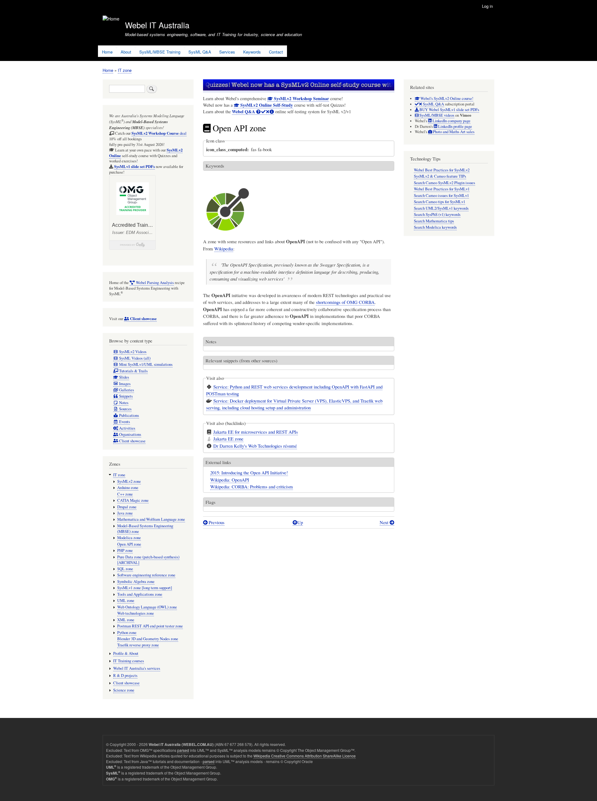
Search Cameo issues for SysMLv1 (441, 195)
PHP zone (125, 550)
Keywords (252, 52)
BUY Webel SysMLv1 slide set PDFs (449, 109)
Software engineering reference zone (146, 575)
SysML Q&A (199, 52)
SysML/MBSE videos (436, 115)
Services (227, 52)
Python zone (127, 632)
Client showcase (126, 683)
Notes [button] (211, 341)
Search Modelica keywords (435, 227)
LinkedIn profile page (454, 126)
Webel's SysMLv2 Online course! (446, 98)
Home (107, 52)
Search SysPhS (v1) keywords (437, 214)
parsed (183, 750)
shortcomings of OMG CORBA (345, 302)
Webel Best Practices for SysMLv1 (442, 189)
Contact (276, 52)
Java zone (125, 513)
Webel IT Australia (157, 24)
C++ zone (125, 494)
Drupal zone (127, 507)
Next (385, 522)
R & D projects (125, 675)
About (126, 52)
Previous (215, 522)
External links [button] (218, 462)
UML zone (125, 600)
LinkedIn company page (451, 120)
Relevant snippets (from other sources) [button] (241, 360)
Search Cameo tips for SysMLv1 (439, 201)
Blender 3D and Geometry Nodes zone (147, 638)
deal (159, 133)
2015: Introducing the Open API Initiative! (249, 472)
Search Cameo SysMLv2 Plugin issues (444, 182)
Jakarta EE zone (228, 438)
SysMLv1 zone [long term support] (144, 587)
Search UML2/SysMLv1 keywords (441, 208)
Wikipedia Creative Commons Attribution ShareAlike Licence (304, 755)
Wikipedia (223, 248)
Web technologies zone (135, 613)
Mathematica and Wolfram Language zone (151, 519)
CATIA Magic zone (133, 500)
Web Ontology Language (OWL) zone (147, 607)
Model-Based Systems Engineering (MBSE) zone (145, 528)
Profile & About (125, 653)
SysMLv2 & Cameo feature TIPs (440, 176)
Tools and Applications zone (139, 594)
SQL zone (125, 568)
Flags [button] (210, 502)
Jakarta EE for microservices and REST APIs (255, 432)
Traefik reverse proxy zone (138, 645)
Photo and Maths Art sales (453, 131)
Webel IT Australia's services (136, 668)
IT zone (125, 70)
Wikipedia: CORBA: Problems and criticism (251, 486)
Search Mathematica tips (434, 221)
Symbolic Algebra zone (136, 581)
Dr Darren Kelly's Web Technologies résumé (255, 446)
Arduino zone (127, 487)
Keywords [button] (215, 166)
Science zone (123, 690)
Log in (487, 6)
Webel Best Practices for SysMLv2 (442, 170)
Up (300, 522)
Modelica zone (129, 537)
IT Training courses (128, 661)
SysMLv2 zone (129, 481)
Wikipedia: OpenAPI (229, 480)
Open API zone (129, 544)
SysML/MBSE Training (159, 52)
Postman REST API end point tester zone (150, 626)
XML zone (125, 619)
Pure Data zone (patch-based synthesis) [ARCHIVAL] (148, 559)
